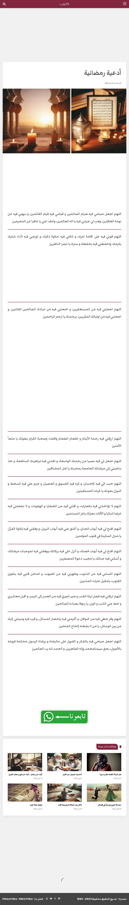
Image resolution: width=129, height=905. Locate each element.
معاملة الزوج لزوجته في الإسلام (109, 804)
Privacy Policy (10, 899)
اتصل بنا (39, 899)
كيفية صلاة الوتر (36, 804)
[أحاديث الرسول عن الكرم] (64, 762)
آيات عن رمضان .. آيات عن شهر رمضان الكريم (25, 774)
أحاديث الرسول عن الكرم (72, 774)
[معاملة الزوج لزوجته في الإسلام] (104, 793)
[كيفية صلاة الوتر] (25, 793)
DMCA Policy (26, 899)
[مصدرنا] (64, 4)
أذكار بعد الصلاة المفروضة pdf (70, 804)
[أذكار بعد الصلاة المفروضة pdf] (64, 793)
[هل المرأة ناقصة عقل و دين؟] (104, 762)
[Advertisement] (64, 34)
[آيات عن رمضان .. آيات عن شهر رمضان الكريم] (25, 762)
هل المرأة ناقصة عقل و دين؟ (110, 774)
